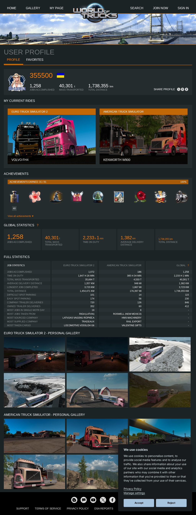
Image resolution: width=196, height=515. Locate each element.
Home (11, 8)
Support (22, 508)
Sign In (183, 8)
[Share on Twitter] (179, 89)
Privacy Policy (78, 508)
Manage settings (134, 493)
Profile (13, 59)
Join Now (160, 8)
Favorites (34, 59)
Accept (139, 502)
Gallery (33, 8)
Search (136, 8)
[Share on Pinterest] (183, 89)
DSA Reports (103, 508)
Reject (171, 502)
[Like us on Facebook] (112, 500)
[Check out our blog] (74, 500)
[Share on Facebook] (186, 89)
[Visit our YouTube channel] (93, 500)
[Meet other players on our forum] (83, 500)
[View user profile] (17, 90)
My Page (57, 8)
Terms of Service (48, 508)
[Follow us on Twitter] (103, 500)
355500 (41, 75)
